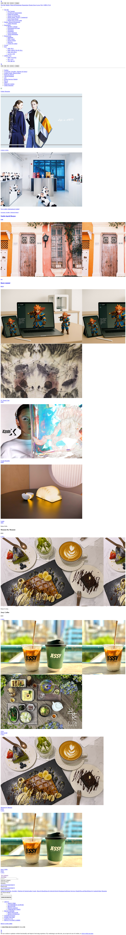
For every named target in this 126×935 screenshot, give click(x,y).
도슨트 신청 (11, 54)
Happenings (25, 5)
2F (6, 885)
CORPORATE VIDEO (14, 909)
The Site (3, 5)
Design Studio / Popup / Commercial (17, 17)
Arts (5, 77)
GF (4, 885)
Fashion (6, 70)
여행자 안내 (47, 5)
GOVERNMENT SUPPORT (16, 905)
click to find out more (87, 933)
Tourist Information (13, 34)
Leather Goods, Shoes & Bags (12, 73)
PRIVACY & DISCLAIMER (12, 920)
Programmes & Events (14, 28)
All (1, 885)
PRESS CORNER (9, 911)
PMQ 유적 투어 (12, 52)
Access (38, 5)
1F (5, 885)
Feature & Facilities (13, 14)
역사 (41, 5)
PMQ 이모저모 (12, 57)
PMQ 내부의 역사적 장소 (15, 50)
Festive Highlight (12, 33)
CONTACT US (8, 918)
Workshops (11, 29)
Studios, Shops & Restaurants (14, 5)
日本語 (17, 3)
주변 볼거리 (11, 61)
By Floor (3, 877)
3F (8, 885)
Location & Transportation (15, 13)
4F (9, 885)
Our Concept (11, 11)
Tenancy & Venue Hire (14, 16)
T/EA (4, 732)
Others (6, 82)
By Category (4, 875)
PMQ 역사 (11, 48)
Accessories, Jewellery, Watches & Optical (15, 71)
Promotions (11, 31)
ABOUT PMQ (12, 903)
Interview (10, 42)
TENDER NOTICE (9, 915)
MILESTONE (11, 906)
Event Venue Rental (13, 19)
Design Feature (12, 40)
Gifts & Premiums (9, 76)
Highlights (10, 37)
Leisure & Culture (12, 43)
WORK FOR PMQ (9, 917)
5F (11, 885)
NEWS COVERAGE (14, 914)
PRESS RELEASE (13, 912)
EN (2, 3)
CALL (2, 536)
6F (12, 885)
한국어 (12, 3)
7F (14, 885)
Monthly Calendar (12, 26)
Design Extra (32, 5)
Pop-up (6, 81)
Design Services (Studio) (11, 79)
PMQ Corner (11, 39)
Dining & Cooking (9, 84)
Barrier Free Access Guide (15, 20)
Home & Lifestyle (9, 74)
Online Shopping (12, 23)
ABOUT (6, 901)
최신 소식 (10, 59)
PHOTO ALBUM (13, 908)
